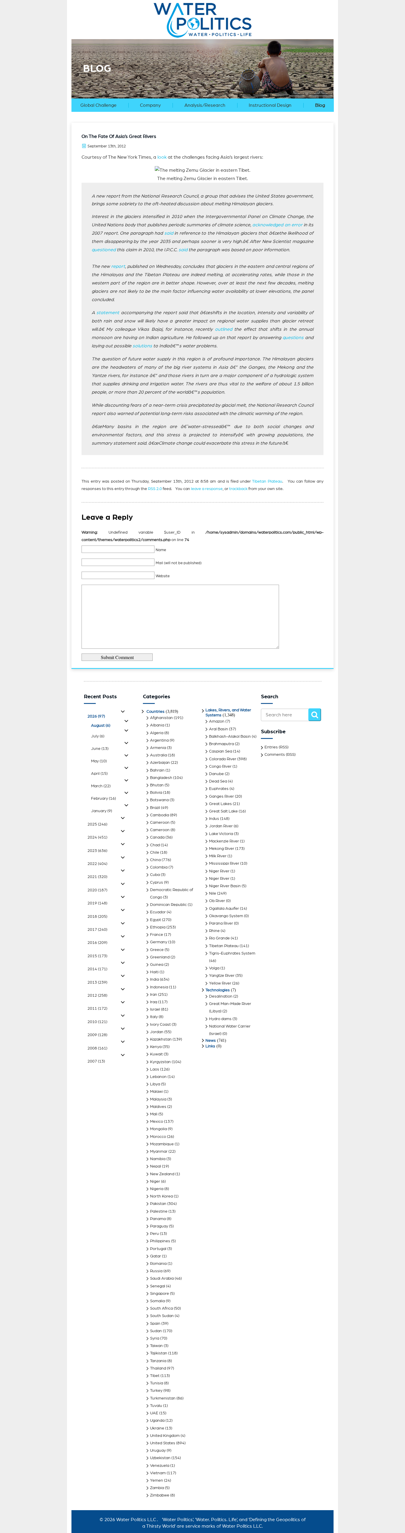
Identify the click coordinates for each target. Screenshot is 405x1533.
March (101, 786)
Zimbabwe (159, 1495)
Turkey (156, 1391)
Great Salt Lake (223, 811)
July (97, 736)
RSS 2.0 (155, 489)
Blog (320, 105)
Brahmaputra (221, 744)
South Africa (161, 1308)
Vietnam (158, 1473)
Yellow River (220, 983)
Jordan (156, 1032)
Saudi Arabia (162, 1278)
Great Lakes (220, 804)
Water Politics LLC (135, 1519)
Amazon (216, 721)
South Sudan (162, 1316)
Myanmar (159, 1151)
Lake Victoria (221, 834)
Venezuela (159, 1466)
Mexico (156, 1121)
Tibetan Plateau (267, 481)
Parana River (221, 923)
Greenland (160, 957)
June (100, 749)
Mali (153, 1114)
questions (293, 337)
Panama (158, 1219)
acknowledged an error (277, 224)
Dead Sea (218, 781)
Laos (154, 1069)
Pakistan (158, 1204)
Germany (158, 942)
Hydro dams (220, 1019)
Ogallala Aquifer (224, 909)
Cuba (155, 875)
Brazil (155, 808)
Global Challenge (98, 105)
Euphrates (219, 789)
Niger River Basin (225, 886)
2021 (97, 877)
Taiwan (156, 1346)
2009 (97, 1035)
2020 (97, 890)
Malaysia (158, 1099)
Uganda (157, 1420)
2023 (97, 851)
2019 (97, 903)
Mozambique (162, 1144)
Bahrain (157, 770)
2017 (97, 930)
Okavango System (226, 916)
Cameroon (160, 822)
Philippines (160, 1241)
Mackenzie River (224, 841)
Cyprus (156, 882)
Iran (153, 995)
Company (150, 105)
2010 (97, 1022)
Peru (154, 1234)
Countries (155, 712)
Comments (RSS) (280, 755)
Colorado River (222, 759)
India (154, 979)
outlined (223, 329)
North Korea (161, 1196)
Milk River (218, 856)
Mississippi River (224, 863)
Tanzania (158, 1361)
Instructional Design (270, 105)
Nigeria (156, 1189)
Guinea (156, 965)
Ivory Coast (160, 1024)
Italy (154, 1017)
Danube (216, 774)
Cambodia (159, 815)
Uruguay (158, 1450)
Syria (154, 1338)
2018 (97, 917)
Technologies (217, 990)
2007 (96, 1061)
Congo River (220, 766)
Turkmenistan (163, 1398)
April (99, 774)
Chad (155, 845)
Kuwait (156, 1054)
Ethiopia (157, 927)
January (101, 811)
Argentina (159, 740)
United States (162, 1443)
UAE (154, 1413)
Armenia (158, 748)
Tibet (155, 1376)
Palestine (159, 1211)
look (162, 157)
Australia (158, 755)
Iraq (153, 1002)
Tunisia (156, 1383)
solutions (142, 346)
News (210, 1041)
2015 (97, 956)
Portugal (158, 1249)
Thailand (158, 1368)
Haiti (154, 972)
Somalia (157, 1301)
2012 (97, 995)
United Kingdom (165, 1436)
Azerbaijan (160, 763)
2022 (97, 864)
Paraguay (159, 1226)
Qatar (155, 1256)
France (156, 935)
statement (107, 312)
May (99, 761)
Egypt (155, 920)
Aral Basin (218, 729)
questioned (104, 249)
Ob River (217, 901)
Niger (155, 1181)
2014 (97, 969)
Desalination (220, 996)
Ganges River (221, 796)
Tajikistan (158, 1353)
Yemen (156, 1480)
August (100, 725)
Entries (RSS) (276, 747)
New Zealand (162, 1174)
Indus (214, 819)
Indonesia (159, 987)
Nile (212, 893)
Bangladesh (161, 778)
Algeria (156, 733)
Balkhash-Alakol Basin (230, 736)
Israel (155, 1009)
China (155, 860)
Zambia (157, 1488)
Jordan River (221, 826)
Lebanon (158, 1077)
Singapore (159, 1294)
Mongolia (158, 1129)
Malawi (156, 1092)
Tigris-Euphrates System (232, 953)
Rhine (214, 931)
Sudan (156, 1331)
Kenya (156, 1047)
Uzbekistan (160, 1458)
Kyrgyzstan (160, 1062)
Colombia (159, 867)
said (168, 233)
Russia (156, 1271)
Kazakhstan (161, 1039)
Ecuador (158, 912)
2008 (97, 1048)
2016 (97, 943)
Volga (214, 968)
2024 (97, 837)
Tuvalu (156, 1406)
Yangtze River (222, 976)
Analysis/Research (204, 105)
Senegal (157, 1286)
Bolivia (156, 793)
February (103, 798)
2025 (97, 824)
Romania (158, 1264)
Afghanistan (161, 718)
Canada (157, 837)
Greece (157, 950)
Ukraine (157, 1428)
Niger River (219, 871)
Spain (155, 1324)
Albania (157, 725)
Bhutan (157, 785)
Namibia (157, 1159)
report (118, 266)
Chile (154, 852)
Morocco (158, 1137)
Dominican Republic (168, 905)
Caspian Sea (220, 751)
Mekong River (221, 849)
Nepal (155, 1166)
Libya (155, 1084)
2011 (97, 1008)
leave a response (207, 489)
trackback (238, 489)
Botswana (159, 800)
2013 (97, 982)
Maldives (158, 1107)
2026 (96, 716)
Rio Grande (219, 938)
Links (210, 1046)
